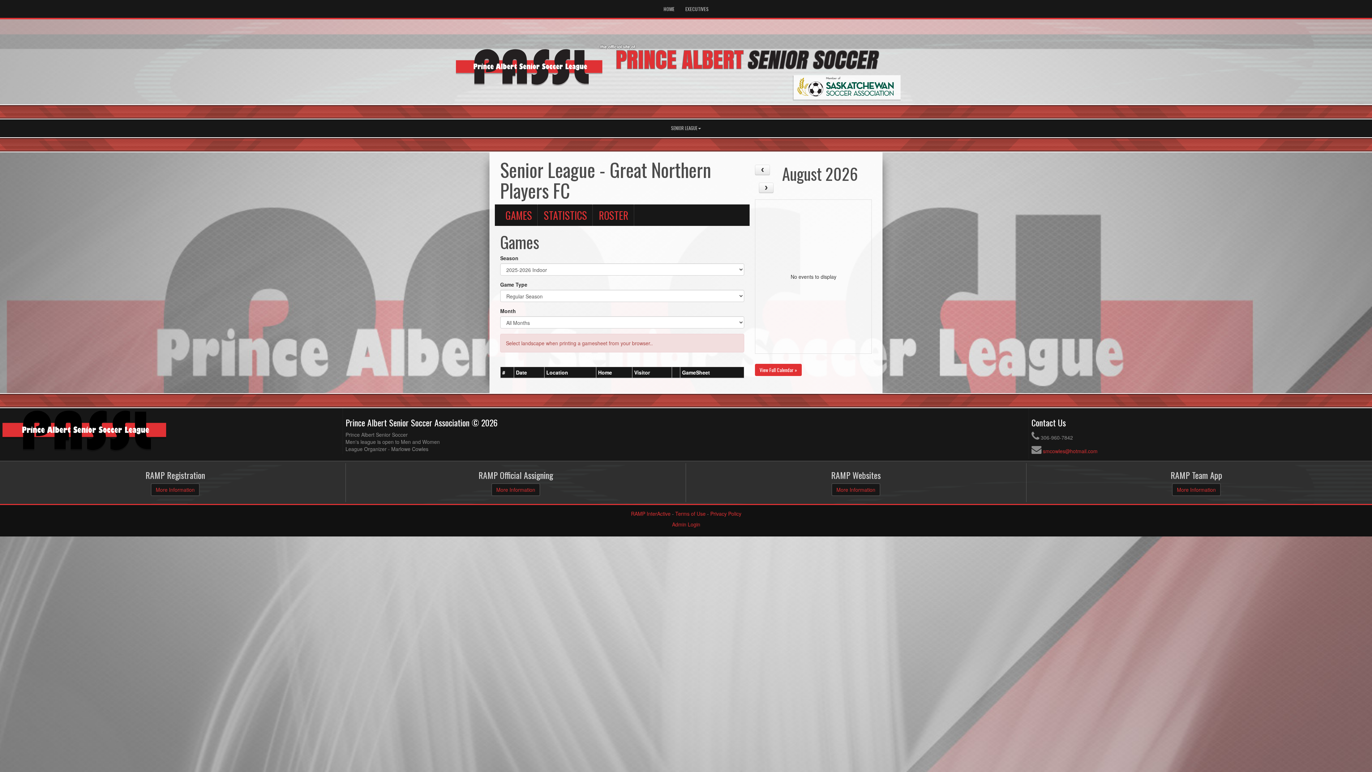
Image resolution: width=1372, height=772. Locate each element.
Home (669, 9)
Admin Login (686, 524)
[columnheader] (507, 372)
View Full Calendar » (778, 369)
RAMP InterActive (651, 513)
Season (509, 258)
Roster (613, 215)
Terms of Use (690, 513)
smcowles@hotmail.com (1070, 451)
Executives (697, 9)
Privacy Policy (725, 513)
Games (519, 215)
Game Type (513, 284)
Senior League (684, 128)
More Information (175, 489)
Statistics (565, 215)
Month (508, 311)
